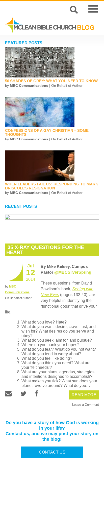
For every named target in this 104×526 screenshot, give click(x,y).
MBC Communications (29, 86)
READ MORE (84, 395)
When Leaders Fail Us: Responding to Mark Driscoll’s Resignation (51, 186)
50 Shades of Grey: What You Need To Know (51, 81)
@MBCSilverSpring (72, 272)
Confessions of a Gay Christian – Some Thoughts (47, 132)
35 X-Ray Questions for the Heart (45, 250)
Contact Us (52, 452)
